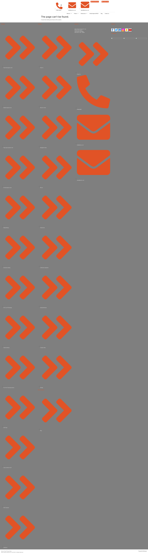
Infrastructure (83, 13)
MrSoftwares (145, 551)
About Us (68, 13)
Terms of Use (3, 551)
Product (75, 13)
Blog (101, 13)
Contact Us (107, 13)
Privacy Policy (9, 551)
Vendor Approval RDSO (93, 13)
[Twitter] (116, 30)
